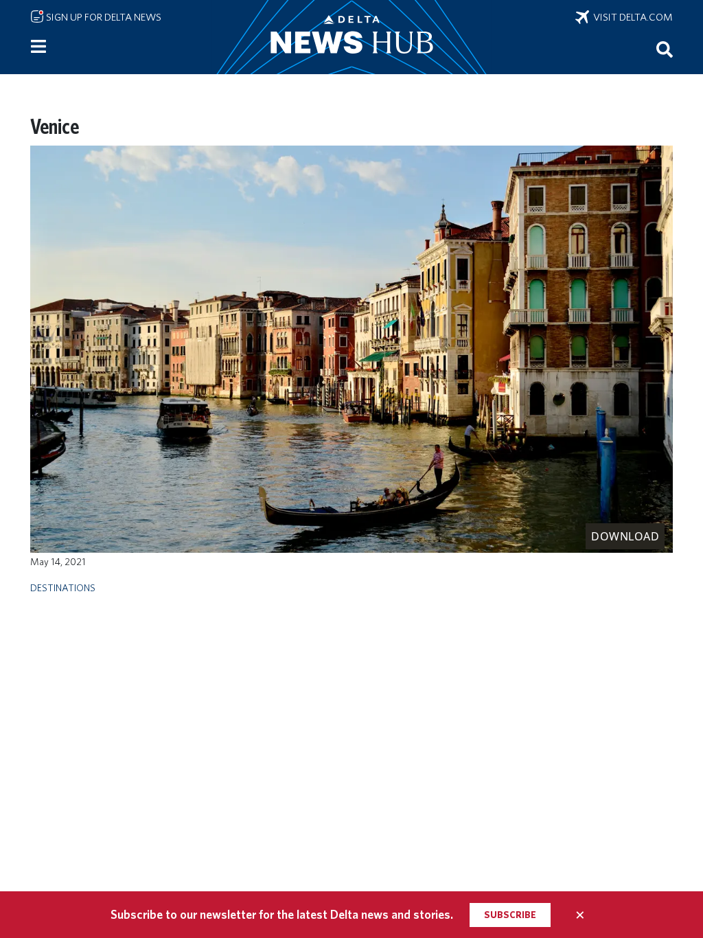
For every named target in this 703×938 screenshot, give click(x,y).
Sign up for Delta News (102, 17)
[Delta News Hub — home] (351, 37)
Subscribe (510, 914)
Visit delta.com (631, 17)
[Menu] (38, 47)
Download (625, 536)
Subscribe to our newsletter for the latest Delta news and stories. (282, 914)
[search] (664, 49)
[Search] (664, 49)
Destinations (62, 587)
